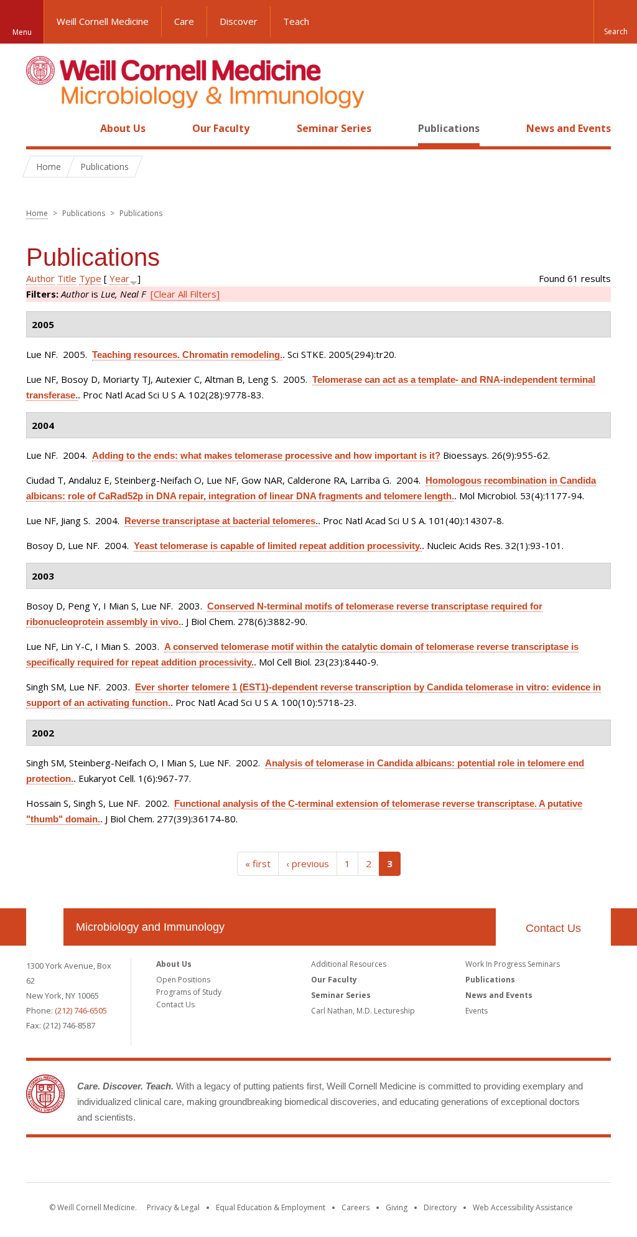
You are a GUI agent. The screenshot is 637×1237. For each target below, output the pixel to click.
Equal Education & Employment (270, 1207)
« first (258, 863)
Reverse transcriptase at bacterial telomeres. (221, 520)
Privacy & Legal (173, 1207)
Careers (356, 1207)
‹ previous (307, 863)
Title (67, 278)
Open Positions (183, 979)
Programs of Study (188, 992)
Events (476, 1010)
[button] (615, 22)
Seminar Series (334, 128)
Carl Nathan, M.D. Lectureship (363, 1010)
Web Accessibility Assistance (523, 1207)
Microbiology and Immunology (150, 927)
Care (184, 21)
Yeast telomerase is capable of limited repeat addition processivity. (278, 545)
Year (119, 278)
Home (39, 128)
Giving (396, 1207)
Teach (296, 21)
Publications (449, 128)
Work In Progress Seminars (512, 964)
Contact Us (553, 928)
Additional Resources (348, 964)
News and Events (568, 128)
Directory (440, 1207)
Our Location (44, 927)
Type (90, 278)
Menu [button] (22, 32)
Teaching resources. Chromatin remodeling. (187, 354)
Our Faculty (220, 128)
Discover (239, 21)
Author (40, 278)
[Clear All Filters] (185, 294)
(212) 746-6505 (81, 1010)
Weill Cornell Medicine (103, 21)
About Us (123, 128)
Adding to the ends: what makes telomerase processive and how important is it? (266, 455)
